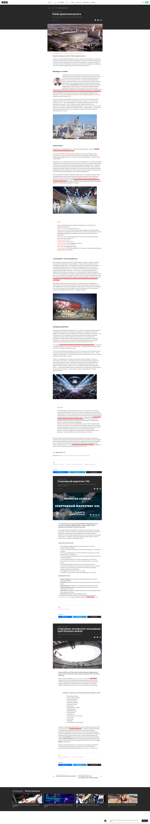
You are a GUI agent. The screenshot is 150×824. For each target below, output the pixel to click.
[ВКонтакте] (137, 2)
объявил (67, 444)
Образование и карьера (62, 479)
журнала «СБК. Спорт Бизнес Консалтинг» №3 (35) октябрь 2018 (74, 455)
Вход (147, 2)
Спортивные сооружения (58, 464)
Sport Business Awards (77, 678)
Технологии (68, 464)
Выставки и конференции (63, 626)
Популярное (17, 791)
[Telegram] (139, 2)
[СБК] (4, 2)
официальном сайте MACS (64, 597)
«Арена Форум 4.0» (86, 748)
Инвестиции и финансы (77, 464)
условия (111, 821)
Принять (144, 820)
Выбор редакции (32, 791)
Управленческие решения (90, 464)
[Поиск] (143, 2)
